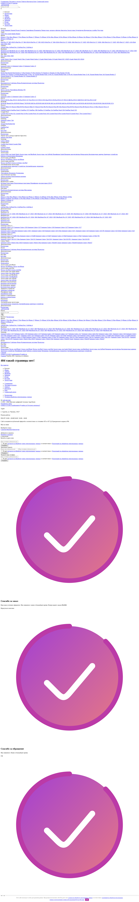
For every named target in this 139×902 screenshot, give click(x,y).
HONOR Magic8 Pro (7, 103)
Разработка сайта (6, 403)
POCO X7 (35, 100)
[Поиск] (2, 315)
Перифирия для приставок (39, 183)
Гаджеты (23, 30)
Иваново (9, 429)
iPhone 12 (10, 39)
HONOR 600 (40, 103)
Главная (3, 356)
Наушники (19, 156)
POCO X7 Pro (27, 100)
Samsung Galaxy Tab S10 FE (81, 239)
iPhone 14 (135, 37)
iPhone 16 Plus (67, 37)
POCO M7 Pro (85, 100)
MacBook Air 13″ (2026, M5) (18, 51)
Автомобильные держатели (34, 166)
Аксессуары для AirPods (45, 154)
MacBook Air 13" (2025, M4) (37, 51)
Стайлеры (13, 83)
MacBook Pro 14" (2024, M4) (93, 52)
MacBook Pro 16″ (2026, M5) (19, 52)
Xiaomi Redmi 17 (110, 74)
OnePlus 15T (25, 110)
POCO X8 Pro (17, 100)
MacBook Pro (5, 52)
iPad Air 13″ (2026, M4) (67, 42)
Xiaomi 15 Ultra (55, 73)
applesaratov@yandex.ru (19, 354)
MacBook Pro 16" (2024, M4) (37, 52)
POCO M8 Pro (68, 100)
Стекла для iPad (16, 270)
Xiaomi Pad (11, 73)
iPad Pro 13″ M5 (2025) (8, 42)
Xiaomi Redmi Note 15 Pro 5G (44, 74)
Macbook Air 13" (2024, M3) (55, 51)
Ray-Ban (7, 24)
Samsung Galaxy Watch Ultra (32, 242)
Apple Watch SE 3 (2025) (62, 59)
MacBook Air (5, 51)
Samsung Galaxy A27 (61, 227)
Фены (19, 83)
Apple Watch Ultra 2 (19, 59)
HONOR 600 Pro (30, 103)
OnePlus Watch (5, 147)
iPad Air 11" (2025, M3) (112, 42)
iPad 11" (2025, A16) (126, 42)
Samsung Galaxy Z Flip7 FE (91, 236)
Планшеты (37, 30)
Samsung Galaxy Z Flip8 (59, 236)
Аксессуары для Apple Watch (10, 154)
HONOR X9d (91, 103)
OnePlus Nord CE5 (71, 110)
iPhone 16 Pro (58, 37)
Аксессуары (8, 25)
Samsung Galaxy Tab (7, 120)
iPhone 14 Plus (127, 37)
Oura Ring (9, 137)
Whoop (3, 137)
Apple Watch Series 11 (33, 59)
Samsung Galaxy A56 (21, 227)
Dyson (7, 22)
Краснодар (15, 429)
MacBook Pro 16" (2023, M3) (56, 52)
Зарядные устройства (111, 154)
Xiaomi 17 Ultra (20, 73)
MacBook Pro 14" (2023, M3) (111, 52)
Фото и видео (5, 90)
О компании (5, 1)
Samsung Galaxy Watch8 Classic (51, 242)
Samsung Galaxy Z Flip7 (74, 236)
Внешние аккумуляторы (72, 154)
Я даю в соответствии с (43, 443)
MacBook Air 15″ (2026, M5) (91, 51)
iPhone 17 (31, 37)
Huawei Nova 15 (104, 107)
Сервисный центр (43, 1)
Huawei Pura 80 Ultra (55, 107)
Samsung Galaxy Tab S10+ (44, 239)
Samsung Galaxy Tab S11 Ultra (10, 239)
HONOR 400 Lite (72, 103)
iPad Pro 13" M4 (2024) (23, 42)
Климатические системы (29, 83)
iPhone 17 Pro (17, 37)
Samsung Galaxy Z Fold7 (44, 236)
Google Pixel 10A (44, 113)
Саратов (14, 3)
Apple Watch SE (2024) (77, 59)
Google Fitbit (17, 144)
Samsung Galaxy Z (30, 66)
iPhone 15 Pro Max (92, 37)
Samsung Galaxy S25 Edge (113, 231)
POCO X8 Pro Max (7, 100)
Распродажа (8, 13)
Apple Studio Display (13, 34)
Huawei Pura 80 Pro (68, 107)
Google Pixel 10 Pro (22, 113)
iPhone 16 (75, 37)
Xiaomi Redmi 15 (31, 76)
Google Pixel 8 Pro (55, 113)
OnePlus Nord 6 (6, 110)
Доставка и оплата (15, 1)
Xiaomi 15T (4, 74)
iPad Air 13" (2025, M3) (82, 42)
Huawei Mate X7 (30, 107)
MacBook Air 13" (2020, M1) (73, 51)
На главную (4, 365)
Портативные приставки (22, 183)
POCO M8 (76, 100)
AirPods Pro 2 (22, 47)
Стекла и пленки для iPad (19, 163)
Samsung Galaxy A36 (48, 227)
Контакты (30, 1)
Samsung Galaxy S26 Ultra (9, 231)
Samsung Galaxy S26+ (24, 231)
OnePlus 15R (33, 110)
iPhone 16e (82, 37)
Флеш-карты (84, 154)
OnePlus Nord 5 (16, 110)
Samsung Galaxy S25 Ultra (53, 231)
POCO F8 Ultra (43, 100)
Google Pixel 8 (66, 113)
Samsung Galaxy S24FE (8, 232)
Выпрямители (5, 83)
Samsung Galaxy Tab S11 (28, 239)
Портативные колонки (18, 176)
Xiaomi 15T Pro (65, 73)
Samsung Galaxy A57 (7, 227)
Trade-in (24, 1)
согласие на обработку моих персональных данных (23, 443)
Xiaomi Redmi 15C (20, 76)
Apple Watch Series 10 (47, 59)
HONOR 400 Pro (61, 103)
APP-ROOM (6, 400)
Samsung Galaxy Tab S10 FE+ (62, 239)
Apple (3, 30)
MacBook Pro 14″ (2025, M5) (74, 52)
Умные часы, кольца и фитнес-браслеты (54, 30)
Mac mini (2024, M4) (7, 56)
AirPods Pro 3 (13, 47)
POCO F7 (60, 100)
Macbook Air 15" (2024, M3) (128, 51)
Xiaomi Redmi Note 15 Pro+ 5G (25, 74)
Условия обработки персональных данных (18, 397)
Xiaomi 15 (11, 74)
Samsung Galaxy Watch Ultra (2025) (12, 242)
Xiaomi (13, 30)
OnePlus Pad (5, 127)
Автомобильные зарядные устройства (13, 166)
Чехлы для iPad (6, 163)
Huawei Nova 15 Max (92, 107)
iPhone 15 (119, 37)
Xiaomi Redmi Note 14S (97, 74)
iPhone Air (25, 37)
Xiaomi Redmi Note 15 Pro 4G (63, 74)
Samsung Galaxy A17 (75, 227)
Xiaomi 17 (46, 73)
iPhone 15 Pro (102, 37)
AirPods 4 (30, 47)
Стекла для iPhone (18, 159)
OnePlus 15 (41, 110)
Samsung (7, 20)
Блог (35, 1)
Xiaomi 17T (39, 73)
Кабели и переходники (8, 156)
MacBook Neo (125, 52)
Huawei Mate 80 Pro (18, 107)
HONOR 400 (82, 103)
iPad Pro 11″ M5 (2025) (37, 42)
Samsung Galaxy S (18, 66)
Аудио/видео (79, 30)
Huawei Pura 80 (80, 107)
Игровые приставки (7, 183)
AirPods (7, 17)
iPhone (7, 15)
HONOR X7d (109, 103)
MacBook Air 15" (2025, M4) (110, 51)
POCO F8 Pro (52, 100)
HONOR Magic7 (19, 103)
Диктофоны (14, 90)
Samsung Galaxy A (7, 66)
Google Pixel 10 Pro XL (8, 113)
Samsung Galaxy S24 (128, 231)
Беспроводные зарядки (96, 154)
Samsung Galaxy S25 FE (97, 231)
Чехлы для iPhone (6, 159)
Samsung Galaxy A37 (34, 227)
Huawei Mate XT (6, 107)
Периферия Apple (58, 154)
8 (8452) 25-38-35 (6, 3)
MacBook (7, 18)
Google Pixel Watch (7, 144)
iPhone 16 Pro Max (48, 37)
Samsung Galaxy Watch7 (84, 242)
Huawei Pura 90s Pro (42, 107)
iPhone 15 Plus (111, 37)
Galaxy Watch (5, 141)
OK (87, 899)
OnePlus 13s (49, 110)
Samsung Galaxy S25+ (69, 231)
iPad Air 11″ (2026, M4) (97, 42)
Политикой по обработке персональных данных (67, 443)
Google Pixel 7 (87, 113)
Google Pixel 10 (33, 113)
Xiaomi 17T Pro (30, 73)
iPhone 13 (4, 39)
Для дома (100, 30)
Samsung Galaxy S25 (82, 231)
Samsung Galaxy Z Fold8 (28, 236)
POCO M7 (93, 100)
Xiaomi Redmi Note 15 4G (81, 74)
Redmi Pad (4, 73)
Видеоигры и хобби (90, 30)
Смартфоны (30, 30)
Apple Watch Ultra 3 (7, 59)
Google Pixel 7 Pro (77, 113)
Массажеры (28, 190)
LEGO (50, 183)
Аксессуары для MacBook (28, 154)
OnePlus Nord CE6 (59, 110)
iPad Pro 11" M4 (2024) (52, 42)
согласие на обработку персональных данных (80, 897)
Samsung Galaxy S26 (38, 231)
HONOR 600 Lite (50, 103)
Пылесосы (41, 83)
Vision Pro (4, 34)
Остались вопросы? (33, 405)
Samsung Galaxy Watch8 (69, 242)
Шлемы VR (21, 90)
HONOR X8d (100, 103)
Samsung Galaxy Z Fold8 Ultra (10, 236)
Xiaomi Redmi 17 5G (7, 76)
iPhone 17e (38, 37)
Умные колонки (6, 176)
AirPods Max (5, 47)
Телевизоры (20, 173)
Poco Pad (3, 130)
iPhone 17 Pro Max (7, 37)
